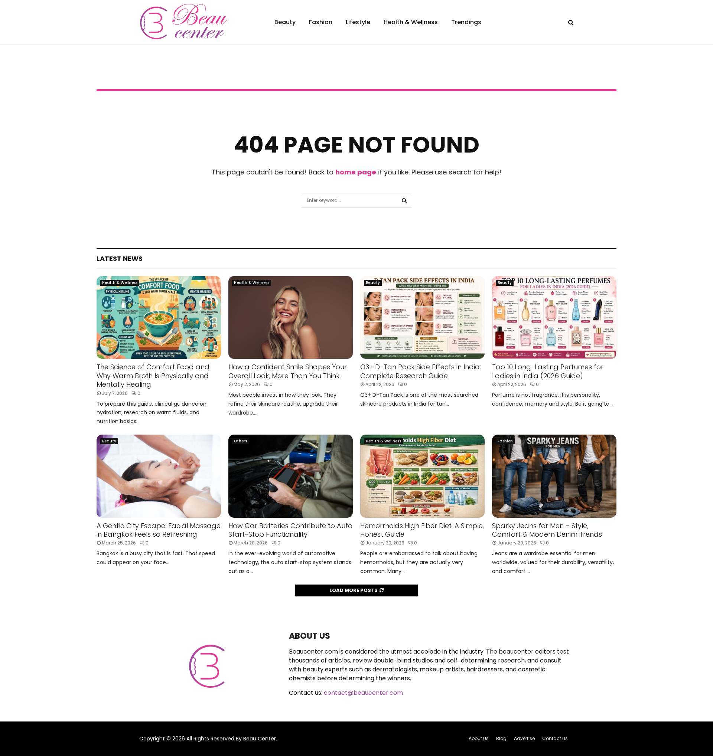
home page (355, 172)
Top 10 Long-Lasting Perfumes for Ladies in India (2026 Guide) (547, 371)
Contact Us (555, 738)
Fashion (320, 22)
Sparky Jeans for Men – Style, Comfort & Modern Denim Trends (547, 530)
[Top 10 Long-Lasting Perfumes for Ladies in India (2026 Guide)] (554, 317)
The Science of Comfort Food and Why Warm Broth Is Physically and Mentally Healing (153, 375)
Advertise (524, 738)
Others (240, 441)
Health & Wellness (411, 22)
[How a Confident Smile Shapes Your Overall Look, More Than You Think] (290, 317)
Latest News (120, 258)
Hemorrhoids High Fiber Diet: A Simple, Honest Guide (422, 530)
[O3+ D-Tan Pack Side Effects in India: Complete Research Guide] (422, 317)
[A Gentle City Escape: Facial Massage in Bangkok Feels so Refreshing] (159, 476)
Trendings (466, 22)
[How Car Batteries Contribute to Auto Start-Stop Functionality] (290, 476)
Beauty (285, 22)
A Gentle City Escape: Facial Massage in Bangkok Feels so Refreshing (159, 530)
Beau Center (259, 738)
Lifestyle (358, 22)
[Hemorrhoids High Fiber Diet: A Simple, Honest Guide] (422, 476)
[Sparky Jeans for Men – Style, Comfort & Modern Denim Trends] (554, 476)
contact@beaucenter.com (363, 692)
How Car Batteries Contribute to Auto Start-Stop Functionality (290, 530)
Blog (501, 738)
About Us (479, 738)
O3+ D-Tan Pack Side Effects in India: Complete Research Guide (420, 371)
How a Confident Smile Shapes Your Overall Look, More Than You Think (287, 371)
